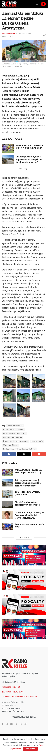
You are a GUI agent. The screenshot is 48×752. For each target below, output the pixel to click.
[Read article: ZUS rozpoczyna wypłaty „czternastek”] (7, 494)
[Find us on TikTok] (25, 724)
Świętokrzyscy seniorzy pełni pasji (29, 525)
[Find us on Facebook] (2, 724)
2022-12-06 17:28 (25, 33)
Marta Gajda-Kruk (8, 33)
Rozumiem (30, 749)
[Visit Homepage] (10, 4)
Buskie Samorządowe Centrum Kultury (19, 449)
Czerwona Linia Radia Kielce (13, 697)
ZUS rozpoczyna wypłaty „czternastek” (27, 493)
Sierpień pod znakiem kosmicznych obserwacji (27, 503)
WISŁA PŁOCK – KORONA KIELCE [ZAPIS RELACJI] (29, 147)
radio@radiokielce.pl (11, 687)
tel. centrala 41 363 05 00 (12, 692)
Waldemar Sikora (10, 445)
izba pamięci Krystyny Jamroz (15, 441)
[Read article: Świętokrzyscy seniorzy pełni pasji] (7, 526)
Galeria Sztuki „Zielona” (13, 430)
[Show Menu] (37, 4)
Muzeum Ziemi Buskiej (12, 437)
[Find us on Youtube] (11, 724)
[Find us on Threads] (21, 724)
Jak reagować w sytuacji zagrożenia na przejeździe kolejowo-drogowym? (29, 159)
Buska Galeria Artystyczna (14, 433)
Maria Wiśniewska (15, 426)
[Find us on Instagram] (7, 724)
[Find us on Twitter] (16, 724)
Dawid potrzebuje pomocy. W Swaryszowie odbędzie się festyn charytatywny (29, 515)
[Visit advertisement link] (24, 555)
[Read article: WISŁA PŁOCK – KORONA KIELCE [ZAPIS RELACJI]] (8, 148)
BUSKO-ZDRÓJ (37, 441)
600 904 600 (31, 697)
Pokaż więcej (24, 169)
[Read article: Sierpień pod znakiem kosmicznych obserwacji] (7, 504)
